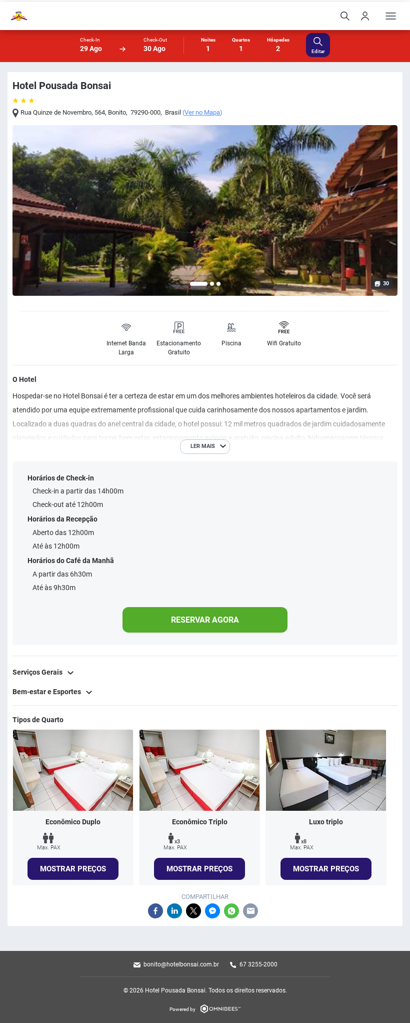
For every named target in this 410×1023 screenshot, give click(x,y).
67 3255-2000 (259, 964)
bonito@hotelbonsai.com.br (181, 964)
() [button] (202, 112)
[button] (199, 284)
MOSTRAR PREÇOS (73, 868)
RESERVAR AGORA (205, 620)
